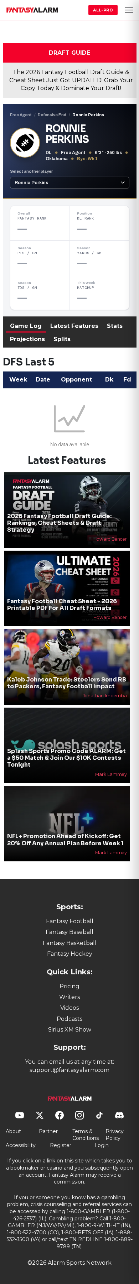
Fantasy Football (69, 921)
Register (60, 1145)
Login (101, 1145)
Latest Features (74, 326)
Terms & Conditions (85, 1135)
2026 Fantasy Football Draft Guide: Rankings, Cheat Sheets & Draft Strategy (59, 522)
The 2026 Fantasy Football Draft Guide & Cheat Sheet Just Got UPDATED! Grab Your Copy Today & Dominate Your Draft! (71, 80)
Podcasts (69, 1018)
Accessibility (21, 1145)
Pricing (69, 986)
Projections (27, 339)
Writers (69, 997)
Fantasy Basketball (70, 943)
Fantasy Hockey (69, 953)
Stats (115, 326)
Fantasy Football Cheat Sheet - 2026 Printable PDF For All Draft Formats (62, 604)
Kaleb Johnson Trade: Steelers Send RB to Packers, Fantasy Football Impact (66, 683)
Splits (62, 339)
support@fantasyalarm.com (69, 1070)
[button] (129, 10)
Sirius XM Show (69, 1029)
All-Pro (103, 10)
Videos (69, 1007)
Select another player (31, 171)
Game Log (26, 326)
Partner (48, 1131)
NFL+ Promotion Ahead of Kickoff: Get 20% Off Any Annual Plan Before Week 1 (65, 839)
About (13, 1131)
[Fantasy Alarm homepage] (32, 10)
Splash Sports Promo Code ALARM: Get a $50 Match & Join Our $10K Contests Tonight (66, 757)
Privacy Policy (114, 1135)
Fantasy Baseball (69, 932)
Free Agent (21, 115)
